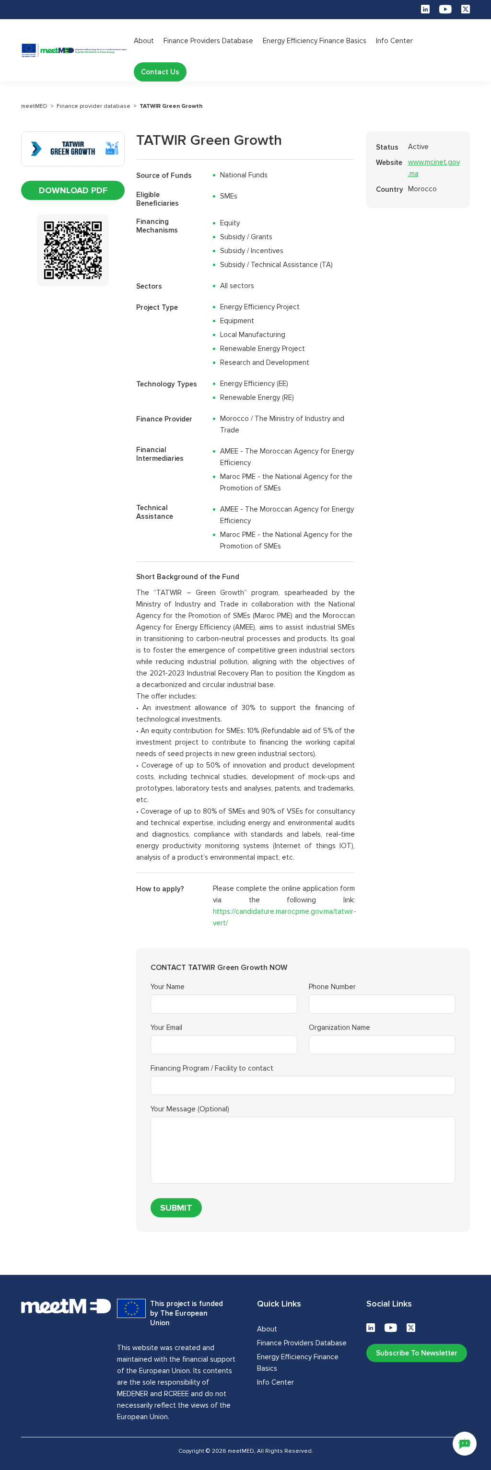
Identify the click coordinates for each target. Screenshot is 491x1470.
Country (389, 189)
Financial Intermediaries (160, 454)
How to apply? (160, 889)
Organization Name (339, 1027)
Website (389, 162)
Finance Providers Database (208, 40)
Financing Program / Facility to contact (212, 1068)
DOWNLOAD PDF (73, 190)
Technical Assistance (154, 512)
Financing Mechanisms (157, 225)
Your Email (166, 1027)
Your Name (168, 987)
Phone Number (332, 987)
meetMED (34, 106)
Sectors (149, 286)
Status (387, 147)
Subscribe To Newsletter (416, 1353)
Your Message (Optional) (190, 1109)
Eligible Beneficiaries (157, 199)
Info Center (394, 40)
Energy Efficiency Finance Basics (314, 40)
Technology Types (166, 384)
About (144, 40)
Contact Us (160, 72)
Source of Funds (164, 175)
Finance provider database (93, 106)
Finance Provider (164, 419)
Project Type (157, 307)
